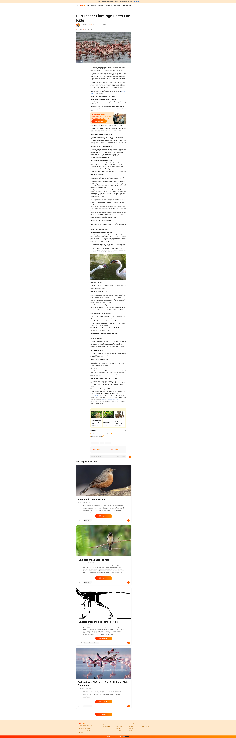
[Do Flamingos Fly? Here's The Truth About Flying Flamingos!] (103, 663)
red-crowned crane (113, 399)
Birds (102, 443)
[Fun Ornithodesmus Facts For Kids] (119, 414)
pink (123, 235)
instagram (131, 728)
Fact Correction (122, 456)
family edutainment (120, 730)
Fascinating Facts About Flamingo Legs (96, 422)
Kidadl (77, 11)
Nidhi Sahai (81, 688)
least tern (103, 399)
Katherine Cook (87, 26)
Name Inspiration (127, 5)
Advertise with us (106, 726)
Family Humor (117, 5)
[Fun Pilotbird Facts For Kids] (103, 480)
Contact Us (105, 724)
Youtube (130, 731)
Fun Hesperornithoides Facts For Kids (98, 621)
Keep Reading (104, 516)
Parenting (108, 5)
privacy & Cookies (145, 726)
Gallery (80, 61)
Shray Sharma (99, 26)
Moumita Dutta (89, 24)
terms (143, 724)
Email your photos (99, 121)
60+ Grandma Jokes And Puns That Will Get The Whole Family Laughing (114, 1)
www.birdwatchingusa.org (96, 436)
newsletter (118, 728)
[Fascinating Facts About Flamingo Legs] (96, 414)
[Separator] (130, 457)
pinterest (131, 726)
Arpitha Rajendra (83, 502)
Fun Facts (100, 5)
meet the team (119, 726)
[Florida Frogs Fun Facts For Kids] (108, 414)
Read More (136, 1)
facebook (131, 724)
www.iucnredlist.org (106, 433)
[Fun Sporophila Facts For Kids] (103, 541)
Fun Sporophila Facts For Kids (93, 559)
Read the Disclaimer (97, 456)
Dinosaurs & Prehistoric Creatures (119, 419)
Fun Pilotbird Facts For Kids (92, 499)
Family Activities (91, 5)
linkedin (130, 730)
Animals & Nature (95, 418)
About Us (118, 724)
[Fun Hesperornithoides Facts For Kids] (103, 602)
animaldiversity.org (95, 433)
